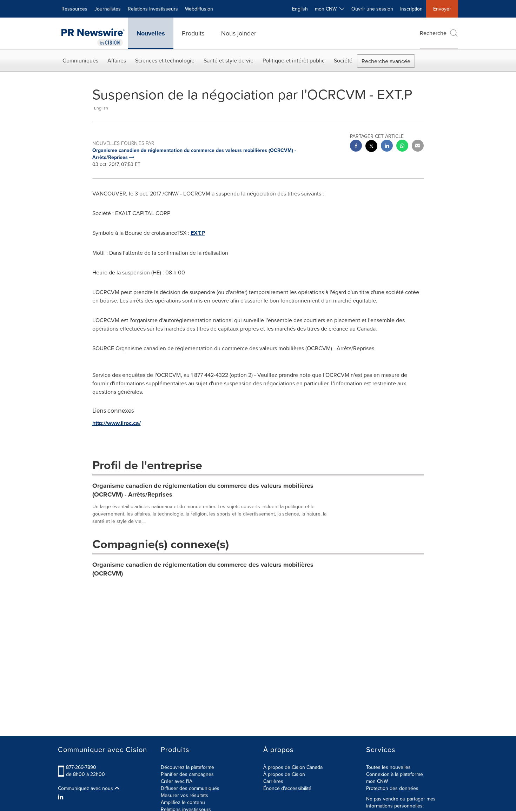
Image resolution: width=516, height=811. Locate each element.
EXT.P (198, 233)
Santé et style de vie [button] (228, 60)
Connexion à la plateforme (394, 774)
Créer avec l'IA (176, 781)
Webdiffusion (199, 8)
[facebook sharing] (356, 146)
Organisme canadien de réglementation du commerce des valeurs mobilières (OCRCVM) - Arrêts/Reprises (202, 490)
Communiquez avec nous (86, 788)
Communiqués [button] (80, 60)
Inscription (411, 8)
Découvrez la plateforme (187, 767)
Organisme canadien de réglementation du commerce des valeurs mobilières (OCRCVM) (202, 569)
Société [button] (343, 60)
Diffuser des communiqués (190, 788)
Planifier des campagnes (187, 774)
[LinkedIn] (61, 796)
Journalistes (107, 8)
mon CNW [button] (327, 8)
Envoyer (442, 8)
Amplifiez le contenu (183, 802)
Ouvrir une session (372, 8)
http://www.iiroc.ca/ (116, 423)
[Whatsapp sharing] (402, 146)
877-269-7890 (81, 767)
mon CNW (377, 781)
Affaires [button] (116, 60)
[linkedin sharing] (387, 146)
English (300, 8)
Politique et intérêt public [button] (294, 60)
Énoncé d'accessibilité (287, 788)
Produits (193, 33)
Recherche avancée (386, 61)
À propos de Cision (284, 774)
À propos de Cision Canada (293, 767)
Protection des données (392, 788)
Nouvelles (151, 33)
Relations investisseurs (153, 8)
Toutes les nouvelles (388, 767)
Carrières (273, 781)
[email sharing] (418, 146)
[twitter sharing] (371, 147)
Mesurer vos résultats (184, 795)
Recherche (433, 33)
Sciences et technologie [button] (164, 60)
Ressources (74, 8)
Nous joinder (238, 33)
